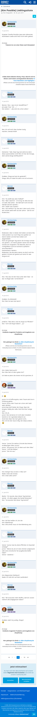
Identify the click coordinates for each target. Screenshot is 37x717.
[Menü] (34, 2)
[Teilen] (34, 16)
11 (18, 657)
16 (24, 657)
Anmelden (10, 680)
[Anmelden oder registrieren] (30, 2)
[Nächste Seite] (28, 657)
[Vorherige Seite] (9, 657)
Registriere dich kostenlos (16, 672)
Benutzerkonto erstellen (26, 680)
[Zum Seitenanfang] (34, 714)
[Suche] (25, 2)
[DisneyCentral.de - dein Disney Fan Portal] (5, 2)
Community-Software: (18, 714)
